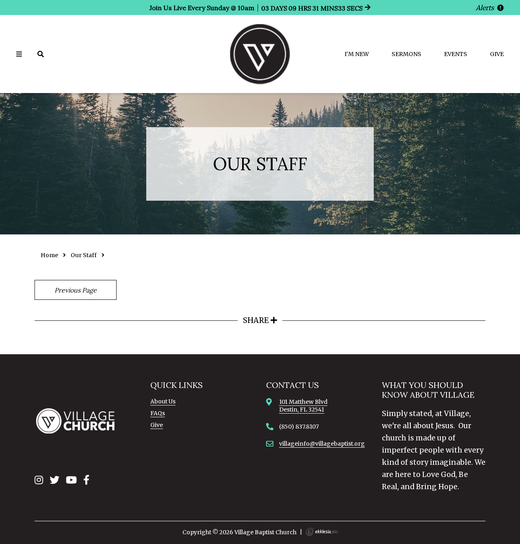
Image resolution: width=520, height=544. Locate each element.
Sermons (406, 54)
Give (497, 54)
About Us (163, 401)
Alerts (486, 7)
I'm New (356, 54)
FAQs (157, 413)
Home (49, 255)
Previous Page (75, 290)
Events (455, 54)
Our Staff (84, 255)
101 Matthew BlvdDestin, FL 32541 (303, 405)
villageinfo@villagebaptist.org (322, 443)
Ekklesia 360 (322, 532)
